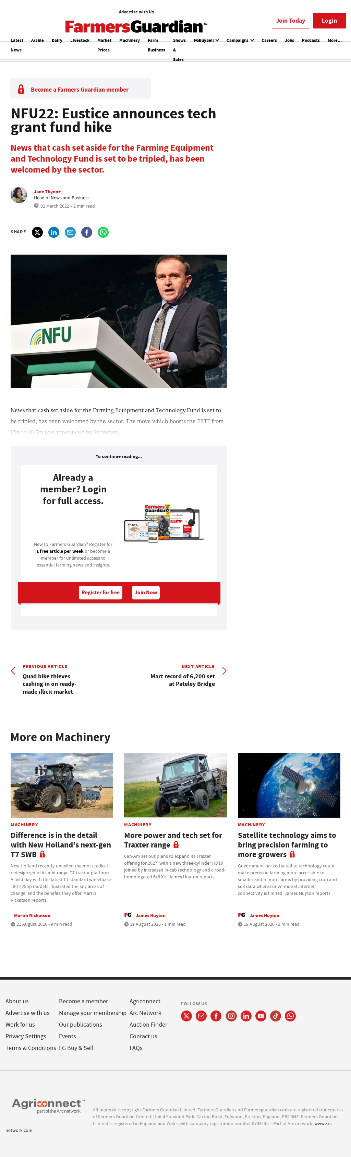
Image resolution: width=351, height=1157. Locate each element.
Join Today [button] (290, 20)
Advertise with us (27, 1013)
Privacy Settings (25, 1036)
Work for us (20, 1025)
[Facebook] (216, 1015)
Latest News (17, 45)
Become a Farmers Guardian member (80, 89)
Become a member (83, 1001)
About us (17, 1001)
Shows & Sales (179, 49)
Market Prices (104, 45)
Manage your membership (92, 1013)
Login (329, 20)
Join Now (146, 592)
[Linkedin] (246, 1015)
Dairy (57, 40)
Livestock (79, 40)
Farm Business (156, 45)
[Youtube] (260, 1015)
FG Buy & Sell (76, 1048)
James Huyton (151, 915)
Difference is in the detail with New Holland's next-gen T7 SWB (61, 845)
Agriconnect (145, 1001)
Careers (269, 40)
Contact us (143, 1036)
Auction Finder (148, 1025)
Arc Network (145, 1013)
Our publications (80, 1025)
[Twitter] (186, 1015)
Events (67, 1036)
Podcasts (311, 40)
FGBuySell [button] (204, 40)
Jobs (289, 40)
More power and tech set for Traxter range (173, 840)
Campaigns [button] (238, 40)
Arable (37, 40)
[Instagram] (231, 1015)
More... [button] (335, 40)
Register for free (101, 592)
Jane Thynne (47, 191)
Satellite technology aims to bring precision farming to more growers (287, 845)
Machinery (129, 40)
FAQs (136, 1048)
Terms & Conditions (30, 1048)
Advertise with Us (136, 12)
